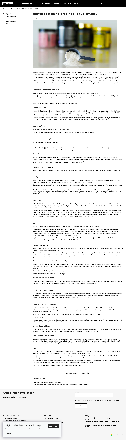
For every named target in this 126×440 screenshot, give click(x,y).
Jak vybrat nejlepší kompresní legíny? (98, 418)
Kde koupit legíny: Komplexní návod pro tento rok (101, 425)
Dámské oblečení (11, 17)
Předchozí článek (71, 373)
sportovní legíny (54, 103)
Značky (8, 19)
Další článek (86, 373)
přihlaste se (73, 385)
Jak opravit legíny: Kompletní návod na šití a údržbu (102, 421)
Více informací (40, 429)
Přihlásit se (80, 406)
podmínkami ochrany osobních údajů (107, 400)
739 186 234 (50, 420)
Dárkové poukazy (11, 21)
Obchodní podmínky (11, 419)
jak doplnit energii (54, 365)
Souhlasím (53, 426)
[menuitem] (26, 3)
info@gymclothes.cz (53, 418)
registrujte (86, 385)
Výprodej (8, 23)
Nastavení (10, 433)
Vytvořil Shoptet (118, 435)
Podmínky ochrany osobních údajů (15, 421)
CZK (101, 3)
